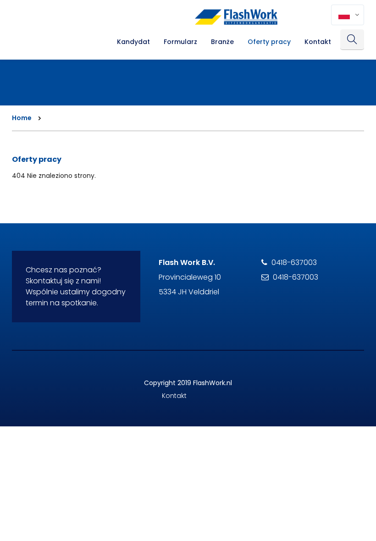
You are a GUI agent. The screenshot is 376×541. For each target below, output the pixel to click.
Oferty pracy (269, 41)
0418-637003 (294, 262)
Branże (222, 41)
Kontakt (317, 41)
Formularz (180, 41)
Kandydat (133, 41)
